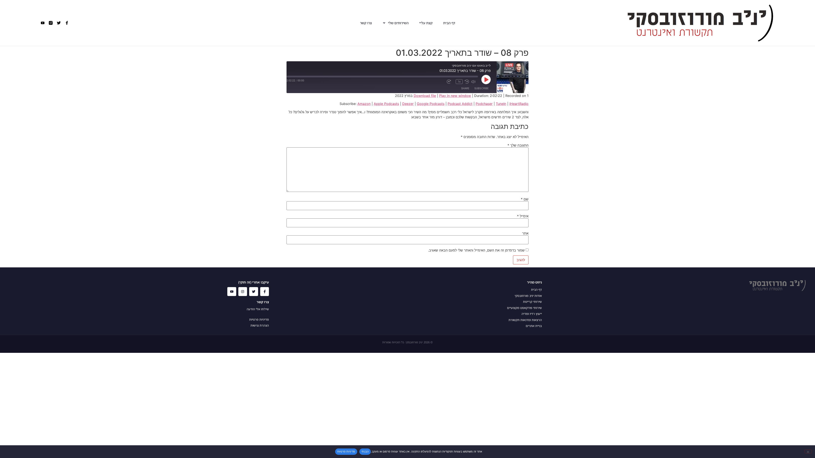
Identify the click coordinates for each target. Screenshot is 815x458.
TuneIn (501, 104)
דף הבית (449, 23)
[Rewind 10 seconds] (467, 82)
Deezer (408, 104)
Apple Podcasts (386, 104)
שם (524, 199)
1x (459, 81)
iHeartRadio (518, 104)
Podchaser (484, 104)
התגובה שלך (517, 145)
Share (465, 88)
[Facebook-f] (67, 23)
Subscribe (481, 88)
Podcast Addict (460, 104)
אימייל (522, 216)
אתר (525, 233)
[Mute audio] (474, 82)
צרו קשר (366, 23)
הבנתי (365, 451)
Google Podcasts (430, 104)
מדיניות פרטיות (346, 451)
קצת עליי (426, 23)
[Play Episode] (486, 79)
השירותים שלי (398, 23)
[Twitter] (59, 23)
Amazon (364, 104)
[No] (808, 451)
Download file (425, 96)
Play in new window (455, 96)
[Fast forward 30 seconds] (450, 82)
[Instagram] (242, 291)
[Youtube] (43, 23)
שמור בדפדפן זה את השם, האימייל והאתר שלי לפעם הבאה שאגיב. (476, 250)
